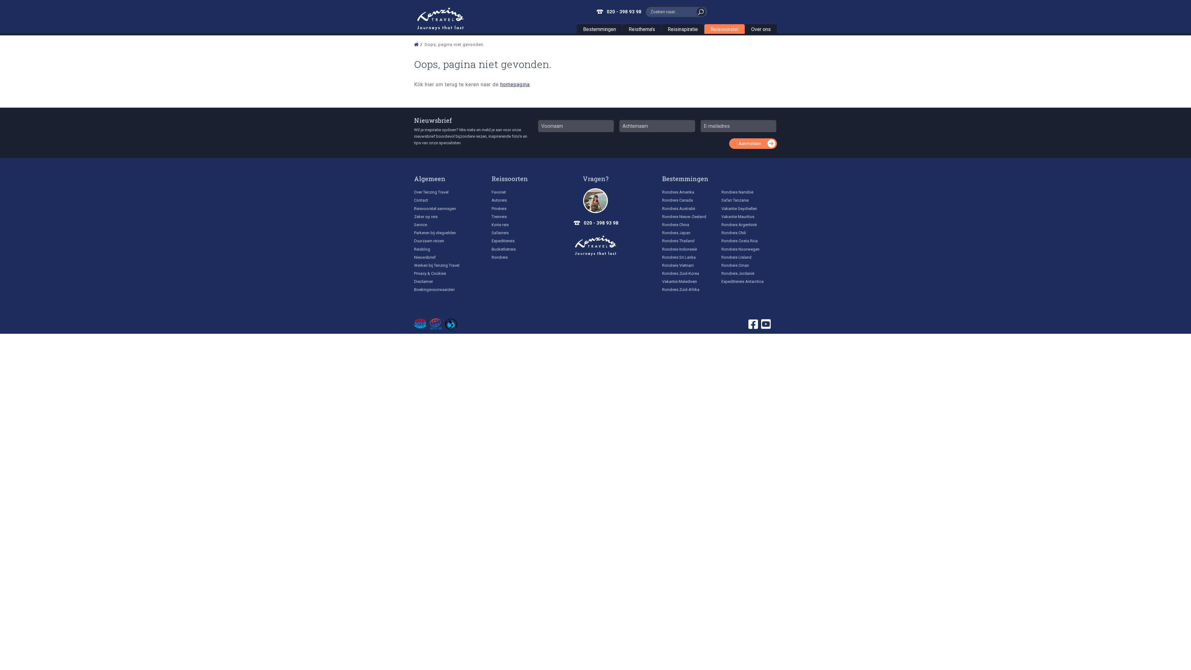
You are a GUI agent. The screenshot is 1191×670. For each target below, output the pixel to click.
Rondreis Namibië (737, 192)
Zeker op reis (426, 216)
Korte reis (500, 224)
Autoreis (499, 200)
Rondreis (500, 257)
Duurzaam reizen (429, 241)
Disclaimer (423, 281)
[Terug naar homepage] (595, 245)
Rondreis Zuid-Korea (680, 273)
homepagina (515, 84)
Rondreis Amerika (678, 192)
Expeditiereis (503, 241)
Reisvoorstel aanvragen (435, 208)
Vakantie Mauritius (737, 216)
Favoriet (499, 192)
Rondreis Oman (735, 265)
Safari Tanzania (735, 200)
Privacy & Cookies (430, 273)
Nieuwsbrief (433, 120)
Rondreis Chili (733, 232)
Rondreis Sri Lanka (679, 257)
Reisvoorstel (724, 29)
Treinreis (499, 216)
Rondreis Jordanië (737, 273)
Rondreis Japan (676, 232)
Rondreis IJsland (736, 257)
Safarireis (500, 232)
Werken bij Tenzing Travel (436, 265)
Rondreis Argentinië (739, 224)
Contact (421, 200)
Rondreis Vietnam (678, 265)
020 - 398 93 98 (624, 12)
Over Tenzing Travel (431, 192)
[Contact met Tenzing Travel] (595, 200)
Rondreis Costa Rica (739, 241)
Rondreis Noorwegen (740, 249)
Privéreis (499, 208)
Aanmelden (749, 143)
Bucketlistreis (504, 249)
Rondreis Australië (678, 208)
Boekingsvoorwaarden (434, 289)
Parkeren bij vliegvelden (435, 232)
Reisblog (422, 249)
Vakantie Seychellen (739, 208)
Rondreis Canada (677, 200)
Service (420, 224)
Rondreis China (675, 224)
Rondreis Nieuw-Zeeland (684, 216)
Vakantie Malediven (679, 281)
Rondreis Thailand (678, 241)
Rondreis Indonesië (679, 249)
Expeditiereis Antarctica (742, 281)
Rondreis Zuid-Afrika (680, 289)
